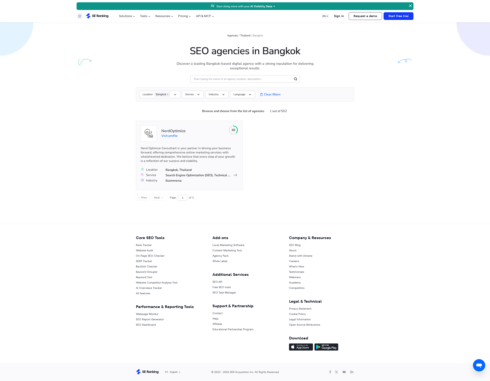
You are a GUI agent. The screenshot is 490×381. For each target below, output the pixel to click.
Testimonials (296, 272)
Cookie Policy (297, 314)
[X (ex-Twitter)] (336, 372)
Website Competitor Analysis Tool (156, 282)
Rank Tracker (144, 245)
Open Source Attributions (304, 325)
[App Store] (301, 347)
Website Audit (144, 250)
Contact (217, 313)
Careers (294, 261)
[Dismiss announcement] (410, 5)
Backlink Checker (146, 266)
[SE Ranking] (97, 16)
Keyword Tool (144, 277)
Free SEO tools (221, 287)
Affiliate (217, 324)
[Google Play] (326, 347)
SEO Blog (295, 245)
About (292, 250)
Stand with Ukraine (300, 256)
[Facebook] (330, 372)
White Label (219, 261)
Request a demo (365, 16)
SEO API (217, 282)
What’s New (296, 266)
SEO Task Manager (224, 292)
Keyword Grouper (147, 272)
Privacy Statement (300, 309)
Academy (295, 282)
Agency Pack (220, 256)
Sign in (339, 16)
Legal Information (300, 319)
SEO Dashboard (146, 325)
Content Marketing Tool (227, 250)
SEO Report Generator (150, 319)
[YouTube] (344, 372)
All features (143, 293)
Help (215, 318)
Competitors (297, 288)
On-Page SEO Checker (150, 256)
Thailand (245, 35)
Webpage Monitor (147, 314)
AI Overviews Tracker (149, 288)
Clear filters (272, 94)
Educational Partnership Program (232, 329)
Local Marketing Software (228, 245)
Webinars (295, 277)
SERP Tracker (144, 261)
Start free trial (398, 16)
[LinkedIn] (352, 372)
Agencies (232, 35)
